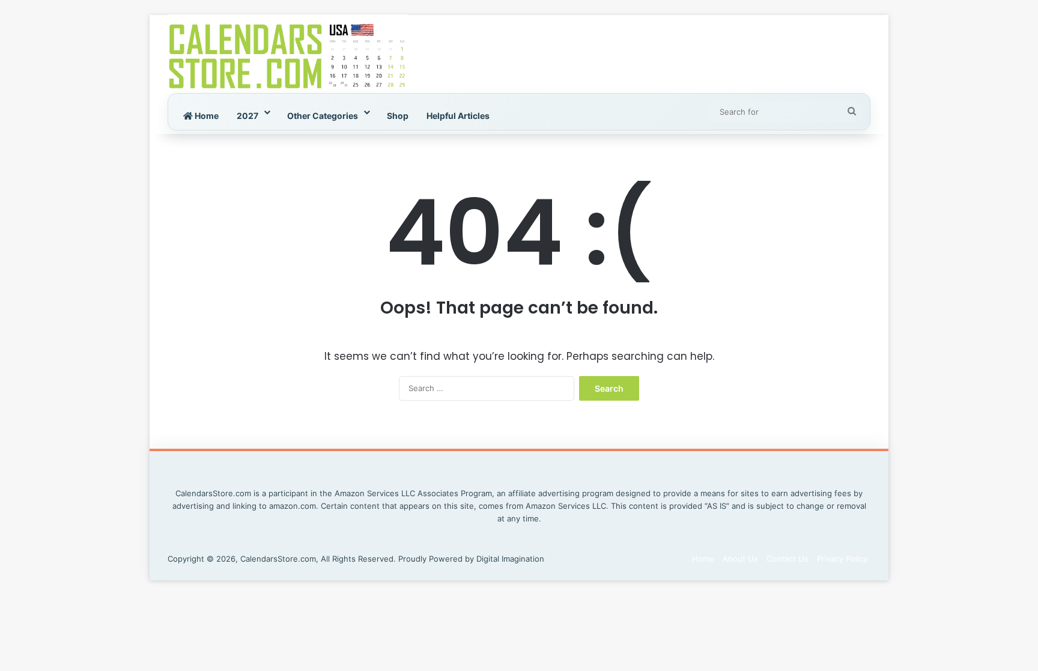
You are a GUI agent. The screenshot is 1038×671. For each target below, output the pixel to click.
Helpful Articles (458, 116)
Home (206, 116)
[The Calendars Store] (287, 54)
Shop (397, 116)
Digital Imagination (510, 558)
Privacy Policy (842, 558)
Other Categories (322, 116)
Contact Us (787, 558)
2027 (247, 116)
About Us (740, 558)
